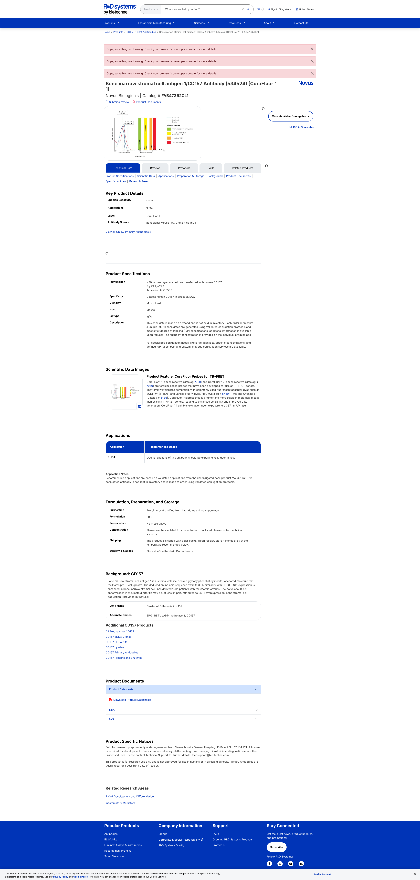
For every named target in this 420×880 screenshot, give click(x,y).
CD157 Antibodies (146, 32)
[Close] (312, 49)
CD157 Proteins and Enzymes (124, 657)
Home (107, 32)
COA (112, 710)
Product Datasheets (121, 689)
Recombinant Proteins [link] (117, 850)
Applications (166, 176)
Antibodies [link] (110, 834)
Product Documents (148, 102)
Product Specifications (120, 176)
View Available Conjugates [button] (289, 116)
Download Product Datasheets (132, 699)
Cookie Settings (322, 874)
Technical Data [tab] (123, 168)
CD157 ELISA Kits (116, 642)
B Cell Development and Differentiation (130, 796)
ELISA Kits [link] (110, 839)
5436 (163, 397)
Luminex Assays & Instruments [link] (123, 845)
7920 (197, 382)
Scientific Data (146, 176)
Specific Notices (116, 181)
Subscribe (276, 847)
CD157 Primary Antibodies (122, 652)
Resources (234, 23)
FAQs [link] (216, 834)
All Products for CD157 (120, 631)
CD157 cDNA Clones (118, 636)
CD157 (129, 32)
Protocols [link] (218, 845)
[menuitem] (107, 32)
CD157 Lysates (115, 647)
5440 (225, 393)
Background (215, 176)
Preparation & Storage (190, 176)
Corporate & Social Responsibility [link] (179, 839)
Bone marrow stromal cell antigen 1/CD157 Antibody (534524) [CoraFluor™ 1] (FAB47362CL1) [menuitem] (209, 32)
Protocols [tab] (184, 168)
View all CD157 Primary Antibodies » (128, 231)
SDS (111, 718)
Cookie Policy (80, 876)
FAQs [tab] (211, 168)
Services (199, 23)
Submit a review (118, 102)
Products (109, 23)
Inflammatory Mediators (120, 803)
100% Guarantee (303, 127)
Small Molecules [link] (114, 856)
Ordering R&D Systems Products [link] (232, 839)
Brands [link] (162, 834)
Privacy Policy (60, 876)
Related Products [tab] (242, 168)
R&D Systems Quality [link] (171, 845)
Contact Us (301, 23)
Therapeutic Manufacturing (154, 23)
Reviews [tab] (155, 168)
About (267, 23)
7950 (150, 385)
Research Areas (138, 181)
